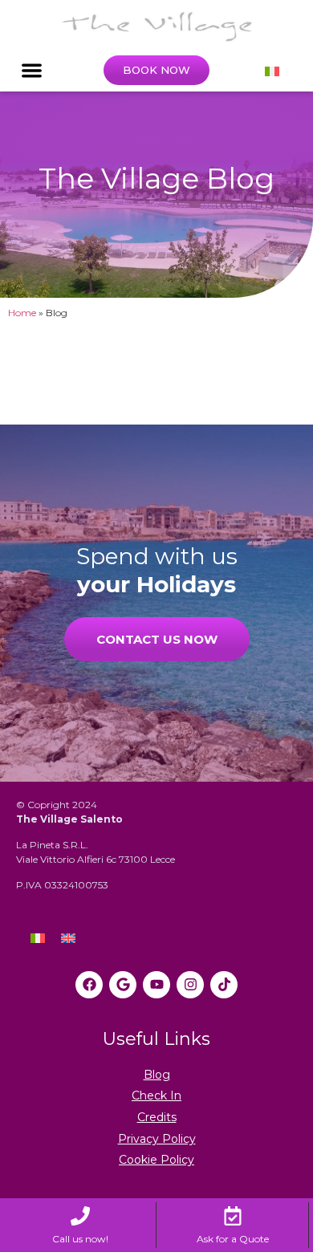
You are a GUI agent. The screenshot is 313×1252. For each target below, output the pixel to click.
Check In (156, 1095)
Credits (157, 1117)
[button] (31, 71)
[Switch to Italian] (272, 70)
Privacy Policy (157, 1139)
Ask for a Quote (233, 1239)
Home (22, 313)
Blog (157, 1074)
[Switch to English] (68, 938)
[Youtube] (156, 984)
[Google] (122, 984)
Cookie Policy (156, 1159)
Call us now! (80, 1239)
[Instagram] (190, 984)
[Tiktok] (224, 984)
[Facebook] (89, 984)
